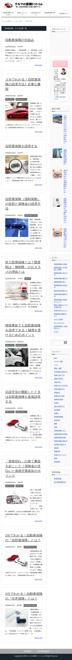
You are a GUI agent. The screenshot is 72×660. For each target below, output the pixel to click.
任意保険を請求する (61, 372)
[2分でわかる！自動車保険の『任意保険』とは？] (16, 625)
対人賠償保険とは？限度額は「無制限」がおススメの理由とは (23, 267)
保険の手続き (10, 99)
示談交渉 (57, 420)
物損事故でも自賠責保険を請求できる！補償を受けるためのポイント (23, 330)
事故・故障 (58, 368)
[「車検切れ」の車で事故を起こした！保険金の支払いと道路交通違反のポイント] (16, 506)
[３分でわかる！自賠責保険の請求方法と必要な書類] (16, 119)
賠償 (55, 458)
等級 (55, 427)
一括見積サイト (63, 13)
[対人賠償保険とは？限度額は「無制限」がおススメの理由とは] (16, 298)
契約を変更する (59, 406)
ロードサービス (59, 323)
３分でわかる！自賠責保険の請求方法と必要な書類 (23, 84)
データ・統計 (58, 361)
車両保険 (57, 462)
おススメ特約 (58, 319)
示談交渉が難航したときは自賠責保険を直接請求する (23, 396)
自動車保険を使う (50, 13)
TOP (13, 21)
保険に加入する (59, 375)
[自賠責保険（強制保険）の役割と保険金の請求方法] (16, 235)
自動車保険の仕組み (19, 40)
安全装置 (57, 410)
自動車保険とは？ (60, 430)
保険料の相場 (58, 399)
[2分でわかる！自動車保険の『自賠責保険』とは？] (16, 567)
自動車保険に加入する (8, 13)
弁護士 (56, 413)
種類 (55, 423)
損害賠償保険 (58, 417)
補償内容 (27, 278)
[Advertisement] (62, 44)
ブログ (56, 332)
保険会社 (57, 392)
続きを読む (39, 65)
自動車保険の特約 (60, 437)
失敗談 (56, 403)
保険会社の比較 (59, 396)
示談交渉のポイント (36, 13)
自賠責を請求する (21, 99)
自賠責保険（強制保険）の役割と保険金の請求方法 (23, 203)
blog (55, 358)
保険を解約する (59, 389)
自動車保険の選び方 (60, 278)
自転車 (56, 448)
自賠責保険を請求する (21, 146)
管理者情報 (57, 478)
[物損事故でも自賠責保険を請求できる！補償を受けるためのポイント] (16, 365)
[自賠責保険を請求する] (16, 172)
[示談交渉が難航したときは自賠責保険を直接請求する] (16, 432)
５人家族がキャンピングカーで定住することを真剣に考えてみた (65, 129)
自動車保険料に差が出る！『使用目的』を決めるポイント (65, 210)
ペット (56, 365)
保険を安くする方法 (61, 385)
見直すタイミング (22, 13)
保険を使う (19, 486)
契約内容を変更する (60, 291)
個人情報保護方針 (60, 482)
